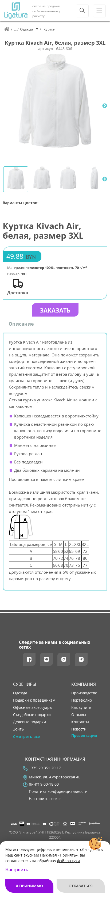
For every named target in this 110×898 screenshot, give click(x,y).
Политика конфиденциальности (58, 791)
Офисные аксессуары (33, 707)
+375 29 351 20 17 (45, 768)
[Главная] (6, 29)
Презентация (84, 735)
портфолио (81, 700)
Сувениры (24, 684)
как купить (81, 707)
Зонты (19, 729)
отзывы (78, 715)
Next (104, 106)
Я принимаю (29, 885)
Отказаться (81, 885)
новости (79, 729)
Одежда (20, 693)
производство (84, 693)
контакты (80, 722)
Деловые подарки (29, 722)
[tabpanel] (55, 106)
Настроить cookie (45, 799)
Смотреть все (26, 737)
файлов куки (68, 860)
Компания (83, 684)
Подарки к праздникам (34, 700)
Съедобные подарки (32, 715)
